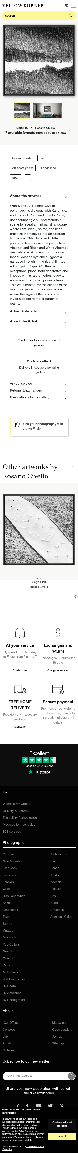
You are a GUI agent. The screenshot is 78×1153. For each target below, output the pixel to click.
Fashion (8, 882)
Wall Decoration (14, 979)
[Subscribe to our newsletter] (71, 1076)
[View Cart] (66, 5)
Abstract (56, 875)
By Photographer (15, 1000)
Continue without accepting (62, 1124)
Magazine (59, 1023)
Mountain (9, 937)
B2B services (12, 831)
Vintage (8, 930)
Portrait (55, 889)
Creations (57, 910)
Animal (7, 903)
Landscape (48, 168)
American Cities (61, 917)
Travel (7, 917)
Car (52, 861)
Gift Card (9, 854)
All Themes (10, 972)
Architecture (58, 854)
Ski (42, 158)
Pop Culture (11, 944)
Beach (54, 868)
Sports (7, 924)
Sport (15, 178)
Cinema (8, 958)
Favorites (9, 875)
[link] (23, 6)
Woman (55, 882)
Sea (53, 896)
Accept (62, 1136)
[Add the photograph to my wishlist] (76, 597)
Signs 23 (39, 582)
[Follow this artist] (73, 466)
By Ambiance (12, 993)
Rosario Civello (22, 158)
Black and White (14, 896)
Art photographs (22, 168)
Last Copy (10, 868)
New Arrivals (11, 861)
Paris (6, 965)
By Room (9, 986)
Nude (54, 903)
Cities (7, 889)
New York (9, 951)
